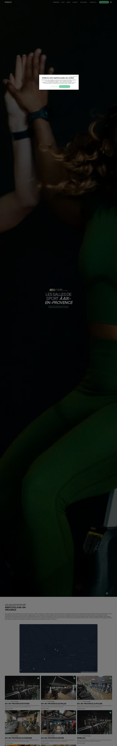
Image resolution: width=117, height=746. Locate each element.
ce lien (72, 83)
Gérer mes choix (54, 86)
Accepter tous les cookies (65, 86)
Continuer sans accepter (74, 76)
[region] (59, 82)
